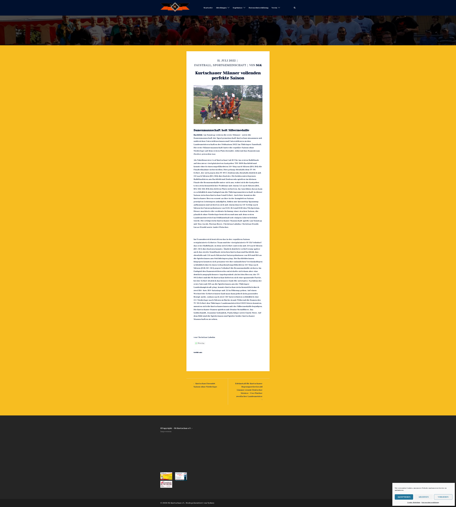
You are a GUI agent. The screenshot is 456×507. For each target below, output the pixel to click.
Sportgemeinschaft (229, 65)
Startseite (208, 8)
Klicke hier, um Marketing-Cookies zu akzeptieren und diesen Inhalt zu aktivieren (181, 452)
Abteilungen (221, 8)
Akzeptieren (404, 497)
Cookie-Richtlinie (413, 502)
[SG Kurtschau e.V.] (175, 8)
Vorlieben (443, 497)
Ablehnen (423, 497)
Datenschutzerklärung (430, 502)
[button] (295, 8)
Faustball (202, 65)
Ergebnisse (237, 8)
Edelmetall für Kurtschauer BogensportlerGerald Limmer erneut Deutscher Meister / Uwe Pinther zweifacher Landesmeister (248, 389)
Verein (274, 8)
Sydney (210, 503)
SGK (259, 65)
